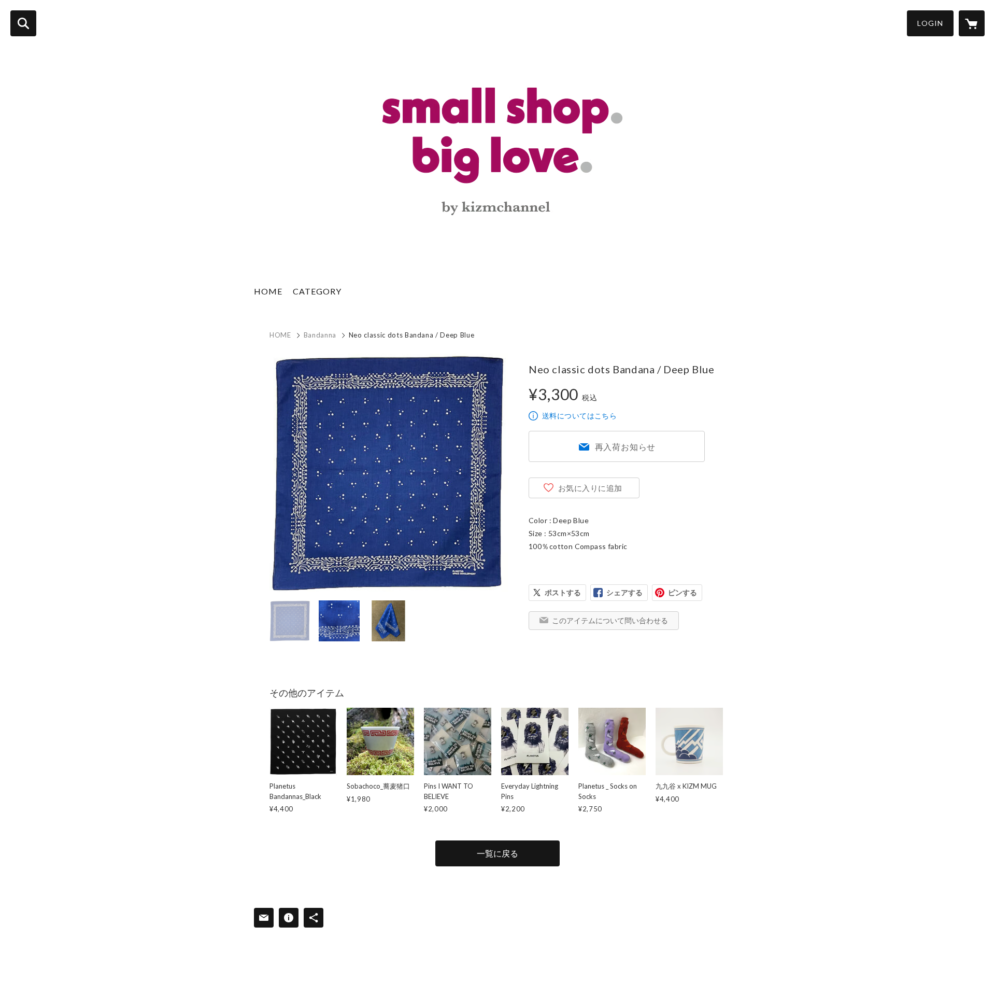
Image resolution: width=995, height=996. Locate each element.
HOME (268, 291)
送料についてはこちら (579, 415)
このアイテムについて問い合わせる (610, 620)
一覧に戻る (497, 853)
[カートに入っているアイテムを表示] (972, 23)
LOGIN (930, 23)
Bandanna (320, 335)
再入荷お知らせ (625, 447)
